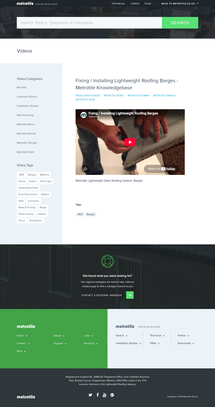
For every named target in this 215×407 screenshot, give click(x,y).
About (57, 336)
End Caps (45, 181)
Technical (118, 3)
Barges (91, 214)
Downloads (184, 343)
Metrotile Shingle (164, 95)
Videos (135, 3)
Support (58, 343)
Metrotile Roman (138, 95)
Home (20, 336)
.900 (80, 214)
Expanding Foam (28, 188)
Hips (21, 201)
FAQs (148, 3)
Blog (19, 351)
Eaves (32, 181)
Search (120, 335)
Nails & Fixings (27, 207)
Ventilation (35, 220)
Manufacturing (25, 115)
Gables (45, 194)
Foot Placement (27, 194)
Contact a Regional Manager (102, 295)
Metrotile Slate (85, 100)
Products (89, 343)
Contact (21, 343)
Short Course (26, 214)
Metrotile (25, 4)
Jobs (87, 336)
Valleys (42, 214)
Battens (44, 175)
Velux (21, 220)
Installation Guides (88, 95)
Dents (21, 181)
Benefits (21, 87)
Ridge (43, 207)
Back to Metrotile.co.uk (178, 3)
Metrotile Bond (114, 95)
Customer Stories (27, 97)
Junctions (33, 201)
